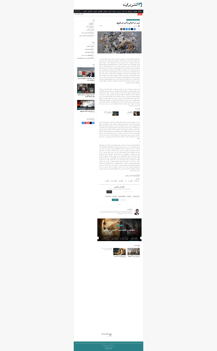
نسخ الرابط (115, 199)
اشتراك (109, 191)
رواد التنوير (105, 11)
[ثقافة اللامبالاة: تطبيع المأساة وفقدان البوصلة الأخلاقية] (105, 290)
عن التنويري (90, 11)
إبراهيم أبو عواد (129, 209)
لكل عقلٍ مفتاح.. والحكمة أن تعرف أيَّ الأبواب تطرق (120, 256)
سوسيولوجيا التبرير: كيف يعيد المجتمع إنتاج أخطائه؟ (134, 256)
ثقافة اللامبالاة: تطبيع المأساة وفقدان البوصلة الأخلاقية (106, 334)
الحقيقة (128, 196)
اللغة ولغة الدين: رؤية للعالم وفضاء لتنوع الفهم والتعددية (119, 230)
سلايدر (134, 19)
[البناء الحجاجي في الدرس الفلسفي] (115, 113)
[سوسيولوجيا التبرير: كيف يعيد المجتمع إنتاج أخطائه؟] (133, 251)
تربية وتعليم (140, 11)
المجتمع (114, 196)
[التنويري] (132, 4)
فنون (123, 11)
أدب (126, 11)
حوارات (110, 11)
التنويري (138, 19)
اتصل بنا (85, 11)
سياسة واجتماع (119, 11)
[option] (119, 229)
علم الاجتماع (108, 196)
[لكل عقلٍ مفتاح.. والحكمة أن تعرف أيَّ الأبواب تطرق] (119, 251)
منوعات (114, 11)
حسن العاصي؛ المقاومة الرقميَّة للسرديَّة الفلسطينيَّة (87, 111)
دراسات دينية (130, 11)
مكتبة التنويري (100, 11)
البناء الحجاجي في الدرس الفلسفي (108, 112)
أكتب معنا (95, 11)
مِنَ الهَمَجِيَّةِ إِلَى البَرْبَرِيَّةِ (130, 112)
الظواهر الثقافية (122, 196)
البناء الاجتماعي (135, 196)
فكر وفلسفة (135, 11)
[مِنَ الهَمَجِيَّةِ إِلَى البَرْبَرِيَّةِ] (137, 113)
